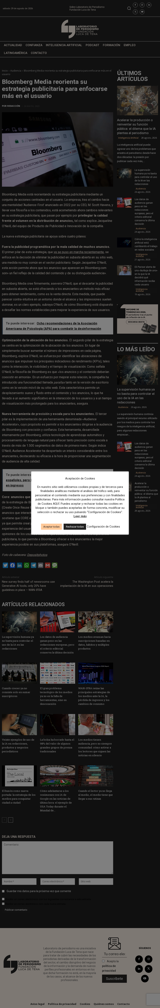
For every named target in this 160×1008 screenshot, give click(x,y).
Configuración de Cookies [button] (103, 526)
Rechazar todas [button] (75, 526)
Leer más (80, 516)
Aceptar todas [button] (51, 526)
